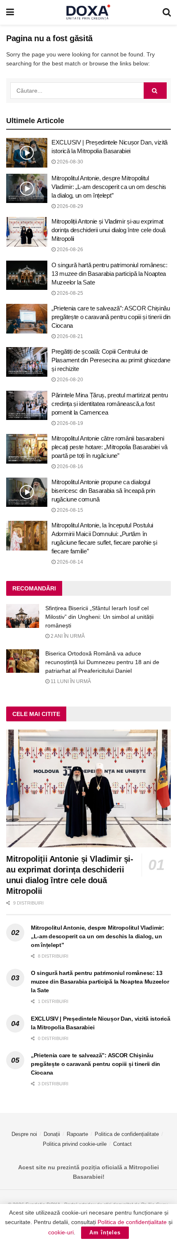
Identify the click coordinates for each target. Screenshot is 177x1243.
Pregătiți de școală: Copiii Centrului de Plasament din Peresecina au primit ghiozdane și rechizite (110, 360)
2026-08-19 (69, 423)
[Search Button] (167, 12)
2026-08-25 (69, 293)
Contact (122, 1144)
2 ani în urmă (67, 636)
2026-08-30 (69, 162)
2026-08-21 (69, 336)
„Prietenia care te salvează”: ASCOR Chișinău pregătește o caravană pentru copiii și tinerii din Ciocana (110, 317)
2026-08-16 (69, 466)
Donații (52, 1134)
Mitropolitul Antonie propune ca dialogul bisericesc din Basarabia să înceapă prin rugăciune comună (103, 490)
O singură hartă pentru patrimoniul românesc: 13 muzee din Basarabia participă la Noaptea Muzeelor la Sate (109, 273)
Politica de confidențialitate (127, 1134)
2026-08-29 (69, 206)
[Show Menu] (10, 12)
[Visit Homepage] (88, 12)
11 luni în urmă (70, 681)
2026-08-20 (69, 379)
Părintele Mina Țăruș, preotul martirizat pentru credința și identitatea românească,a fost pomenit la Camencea (109, 404)
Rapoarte (77, 1134)
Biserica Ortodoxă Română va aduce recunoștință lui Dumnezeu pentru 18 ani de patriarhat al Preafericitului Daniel (102, 662)
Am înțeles (105, 1232)
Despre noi (24, 1134)
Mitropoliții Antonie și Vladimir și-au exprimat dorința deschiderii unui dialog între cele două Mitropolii (108, 230)
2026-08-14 (69, 562)
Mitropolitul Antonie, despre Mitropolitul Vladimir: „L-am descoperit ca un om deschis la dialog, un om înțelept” (108, 187)
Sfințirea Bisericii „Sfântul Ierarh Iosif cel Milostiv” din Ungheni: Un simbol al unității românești (99, 617)
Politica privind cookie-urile (75, 1144)
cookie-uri (61, 1232)
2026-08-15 (69, 510)
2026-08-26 (69, 249)
